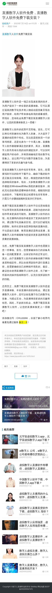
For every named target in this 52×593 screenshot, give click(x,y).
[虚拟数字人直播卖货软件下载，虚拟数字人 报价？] (10, 511)
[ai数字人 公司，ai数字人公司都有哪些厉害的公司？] (10, 454)
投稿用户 (6, 23)
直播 (4, 34)
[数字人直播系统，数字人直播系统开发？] (10, 568)
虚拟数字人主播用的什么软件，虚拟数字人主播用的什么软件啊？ (33, 495)
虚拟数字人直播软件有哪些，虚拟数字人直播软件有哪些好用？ (33, 466)
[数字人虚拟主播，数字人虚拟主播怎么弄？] (10, 554)
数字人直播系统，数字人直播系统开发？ (33, 566)
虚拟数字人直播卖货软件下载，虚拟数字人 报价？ (34, 509)
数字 (9, 34)
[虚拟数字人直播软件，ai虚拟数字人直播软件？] (10, 539)
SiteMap (34, 586)
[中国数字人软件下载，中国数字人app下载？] (10, 482)
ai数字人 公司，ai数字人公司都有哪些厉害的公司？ (33, 452)
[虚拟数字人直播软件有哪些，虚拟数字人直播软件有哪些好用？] (10, 468)
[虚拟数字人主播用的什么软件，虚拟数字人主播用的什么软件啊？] (10, 496)
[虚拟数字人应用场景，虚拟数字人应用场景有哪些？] (10, 525)
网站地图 (41, 586)
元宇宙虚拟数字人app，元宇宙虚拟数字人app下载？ (34, 437)
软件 (16, 34)
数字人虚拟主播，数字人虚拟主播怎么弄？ (33, 552)
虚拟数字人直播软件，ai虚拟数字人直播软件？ (33, 537)
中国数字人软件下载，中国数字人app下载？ (33, 480)
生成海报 (9, 387)
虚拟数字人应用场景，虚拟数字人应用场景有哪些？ (33, 523)
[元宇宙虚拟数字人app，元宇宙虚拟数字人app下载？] (10, 439)
